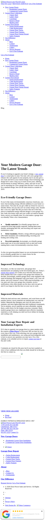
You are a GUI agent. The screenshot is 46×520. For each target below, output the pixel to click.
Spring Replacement (16, 26)
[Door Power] (8, 2)
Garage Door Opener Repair (19, 34)
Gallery (11, 47)
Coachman (13, 19)
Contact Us (14, 432)
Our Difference (10, 38)
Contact (12, 44)
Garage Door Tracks (16, 30)
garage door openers (8, 272)
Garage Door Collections (13, 13)
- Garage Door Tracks (12, 459)
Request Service (6, 483)
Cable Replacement (16, 28)
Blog (11, 42)
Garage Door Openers (16, 32)
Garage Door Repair (12, 24)
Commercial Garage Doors (18, 11)
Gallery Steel (13, 17)
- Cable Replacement (12, 457)
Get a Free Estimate (35, 4)
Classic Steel (13, 15)
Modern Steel (14, 22)
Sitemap (8, 498)
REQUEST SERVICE (20, 4)
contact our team (34, 339)
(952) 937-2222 (6, 4)
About (7, 40)
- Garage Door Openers (13, 461)
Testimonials (13, 45)
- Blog (7, 471)
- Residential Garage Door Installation (18, 440)
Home (7, 58)
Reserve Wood (14, 21)
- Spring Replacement (12, 455)
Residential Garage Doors (18, 9)
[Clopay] (8, 447)
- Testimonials (10, 475)
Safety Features (14, 36)
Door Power (14, 331)
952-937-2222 (20, 2)
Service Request (14, 49)
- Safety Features (10, 463)
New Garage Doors (11, 7)
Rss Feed (8, 417)
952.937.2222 (5, 432)
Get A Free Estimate (16, 51)
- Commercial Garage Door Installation (18, 442)
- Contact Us (9, 473)
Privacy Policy (10, 501)
